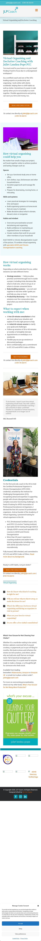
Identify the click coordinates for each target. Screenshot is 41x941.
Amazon (25, 673)
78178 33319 (9, 576)
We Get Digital (27, 792)
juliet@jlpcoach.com (13, 3)
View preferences (20, 934)
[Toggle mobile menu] (36, 10)
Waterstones (17, 673)
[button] (38, 906)
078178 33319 (27, 3)
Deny (20, 929)
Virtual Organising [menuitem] (9, 583)
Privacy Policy (24, 938)
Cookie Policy (15, 938)
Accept (20, 923)
